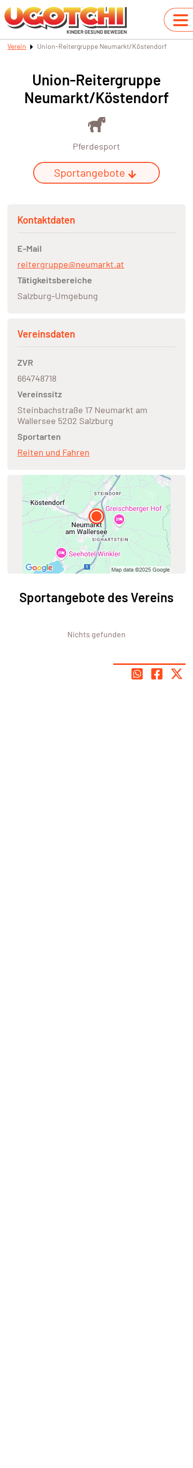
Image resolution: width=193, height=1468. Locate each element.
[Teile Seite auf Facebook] (157, 674)
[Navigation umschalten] (180, 20)
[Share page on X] (177, 674)
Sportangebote (89, 172)
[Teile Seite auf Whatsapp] (137, 674)
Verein (16, 46)
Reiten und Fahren (53, 452)
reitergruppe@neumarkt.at (70, 264)
